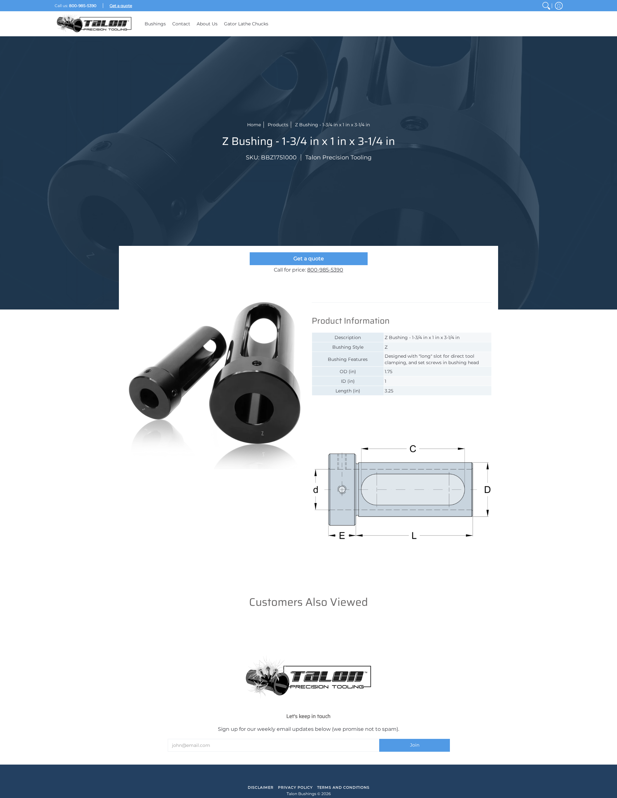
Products (278, 125)
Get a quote (308, 259)
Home (254, 125)
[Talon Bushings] (95, 23)
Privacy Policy (295, 787)
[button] (559, 5)
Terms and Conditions (343, 787)
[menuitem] (546, 5)
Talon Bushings (301, 793)
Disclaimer (260, 787)
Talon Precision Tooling (338, 157)
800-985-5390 (325, 270)
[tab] (341, 296)
